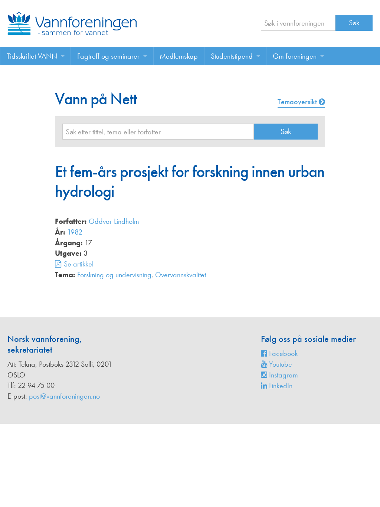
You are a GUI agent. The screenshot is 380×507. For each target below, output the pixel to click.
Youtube (279, 364)
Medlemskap (179, 56)
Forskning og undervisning (114, 274)
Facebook (282, 353)
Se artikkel (79, 264)
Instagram (282, 375)
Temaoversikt (298, 102)
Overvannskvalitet (180, 274)
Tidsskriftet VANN (32, 56)
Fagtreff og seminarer (108, 56)
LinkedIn (279, 385)
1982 (74, 232)
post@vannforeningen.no (64, 396)
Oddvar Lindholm (114, 221)
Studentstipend (232, 56)
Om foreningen (295, 56)
